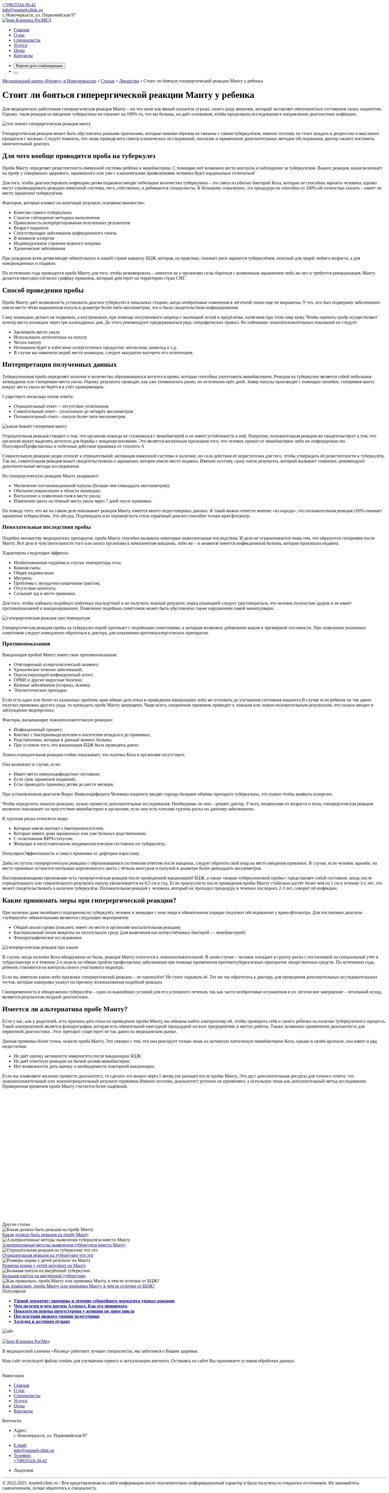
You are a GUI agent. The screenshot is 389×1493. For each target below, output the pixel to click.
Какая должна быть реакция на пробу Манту (45, 1234)
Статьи (107, 80)
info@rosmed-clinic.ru (22, 9)
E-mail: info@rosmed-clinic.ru (34, 1448)
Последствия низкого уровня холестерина (56, 1316)
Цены (19, 50)
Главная (21, 29)
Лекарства (129, 80)
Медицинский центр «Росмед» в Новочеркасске (49, 80)
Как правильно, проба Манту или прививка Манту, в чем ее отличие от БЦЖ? (78, 1286)
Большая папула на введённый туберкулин (43, 1275)
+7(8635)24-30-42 (19, 4)
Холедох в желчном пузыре (42, 1321)
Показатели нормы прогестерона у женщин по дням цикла (74, 1311)
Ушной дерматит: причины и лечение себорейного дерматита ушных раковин (94, 1300)
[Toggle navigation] (16, 73)
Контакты (23, 55)
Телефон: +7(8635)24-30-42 (30, 1458)
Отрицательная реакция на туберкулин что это (47, 1255)
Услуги (20, 45)
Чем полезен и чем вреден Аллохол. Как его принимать (70, 1306)
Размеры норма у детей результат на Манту (44, 1265)
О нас (19, 35)
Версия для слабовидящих (39, 66)
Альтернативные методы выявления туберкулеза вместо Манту (64, 1244)
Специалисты (27, 40)
